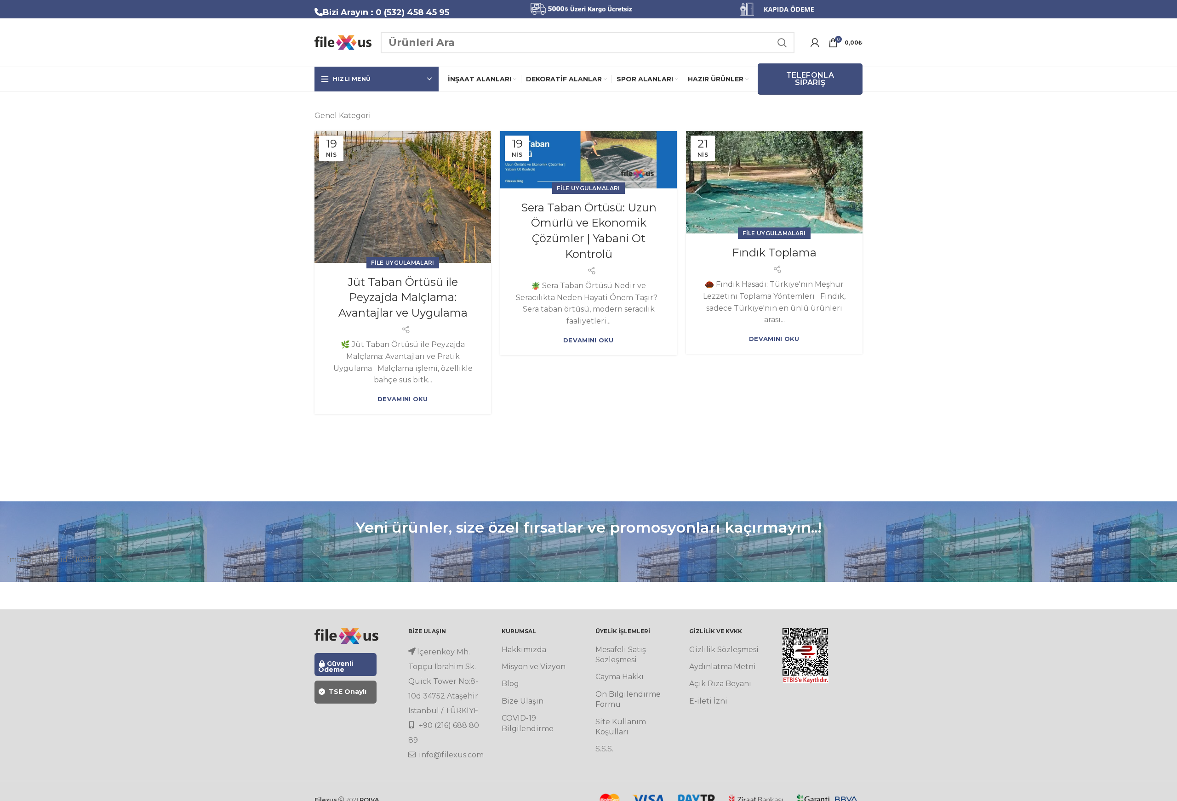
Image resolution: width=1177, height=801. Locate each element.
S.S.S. (604, 748)
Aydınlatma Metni (722, 666)
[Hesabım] (815, 43)
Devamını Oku (402, 399)
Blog (510, 683)
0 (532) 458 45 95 (412, 12)
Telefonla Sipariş (810, 79)
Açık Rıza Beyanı (720, 683)
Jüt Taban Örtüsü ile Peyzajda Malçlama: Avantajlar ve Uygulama (403, 297)
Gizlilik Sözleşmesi (724, 649)
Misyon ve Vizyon (534, 666)
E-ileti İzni (708, 701)
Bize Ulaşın (522, 701)
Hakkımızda (524, 649)
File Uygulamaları (402, 262)
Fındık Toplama (774, 252)
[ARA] (782, 42)
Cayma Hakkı (619, 676)
